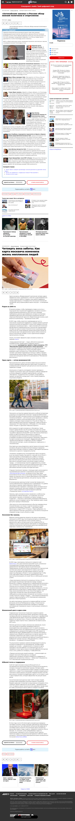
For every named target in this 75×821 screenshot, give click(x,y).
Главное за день (54, 48)
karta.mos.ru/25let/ (21, 737)
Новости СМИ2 (6, 215)
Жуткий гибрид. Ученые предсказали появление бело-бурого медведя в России (64, 111)
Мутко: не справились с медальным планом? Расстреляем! (22, 172)
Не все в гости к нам (11, 174)
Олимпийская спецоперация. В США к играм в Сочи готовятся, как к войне (15, 201)
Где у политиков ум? (13, 205)
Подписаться (61, 57)
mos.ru (17, 339)
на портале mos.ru (27, 491)
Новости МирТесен (55, 149)
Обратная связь (13, 795)
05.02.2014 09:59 (5, 10)
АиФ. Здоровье (54, 52)
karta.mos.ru (13, 563)
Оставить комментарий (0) (37, 742)
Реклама (12, 793)
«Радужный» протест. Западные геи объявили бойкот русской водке (38, 206)
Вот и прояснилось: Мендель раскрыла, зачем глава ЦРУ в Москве (63, 124)
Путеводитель (22, 795)
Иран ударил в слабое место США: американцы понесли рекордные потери (61, 89)
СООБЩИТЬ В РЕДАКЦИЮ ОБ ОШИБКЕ (43, 795)
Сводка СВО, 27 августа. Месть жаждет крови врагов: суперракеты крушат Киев (61, 83)
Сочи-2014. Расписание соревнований (13, 210)
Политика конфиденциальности (16, 811)
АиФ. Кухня (53, 54)
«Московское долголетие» (17, 473)
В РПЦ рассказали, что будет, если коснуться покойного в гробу (63, 134)
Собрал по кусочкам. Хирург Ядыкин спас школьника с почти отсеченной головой (64, 102)
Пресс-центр (52, 793)
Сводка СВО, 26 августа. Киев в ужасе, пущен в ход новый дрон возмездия (61, 72)
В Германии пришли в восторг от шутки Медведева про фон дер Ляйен (64, 144)
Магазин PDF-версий (61, 793)
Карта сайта (30, 795)
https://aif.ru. (14, 809)
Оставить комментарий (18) (37, 182)
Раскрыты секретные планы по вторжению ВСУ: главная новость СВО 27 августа (61, 77)
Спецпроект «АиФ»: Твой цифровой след (37, 6)
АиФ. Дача (53, 50)
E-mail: (51, 42)
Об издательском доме (21, 793)
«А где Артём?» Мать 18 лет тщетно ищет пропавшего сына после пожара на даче (64, 106)
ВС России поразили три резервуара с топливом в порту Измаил (61, 66)
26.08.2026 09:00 (6, 246)
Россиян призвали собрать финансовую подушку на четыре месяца (62, 139)
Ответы (9, 19)
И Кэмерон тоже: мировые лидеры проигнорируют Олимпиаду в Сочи (39, 201)
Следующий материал (26, 816)
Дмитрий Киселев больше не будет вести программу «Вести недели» (63, 129)
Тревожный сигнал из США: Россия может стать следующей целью (63, 119)
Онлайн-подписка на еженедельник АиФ (37, 793)
